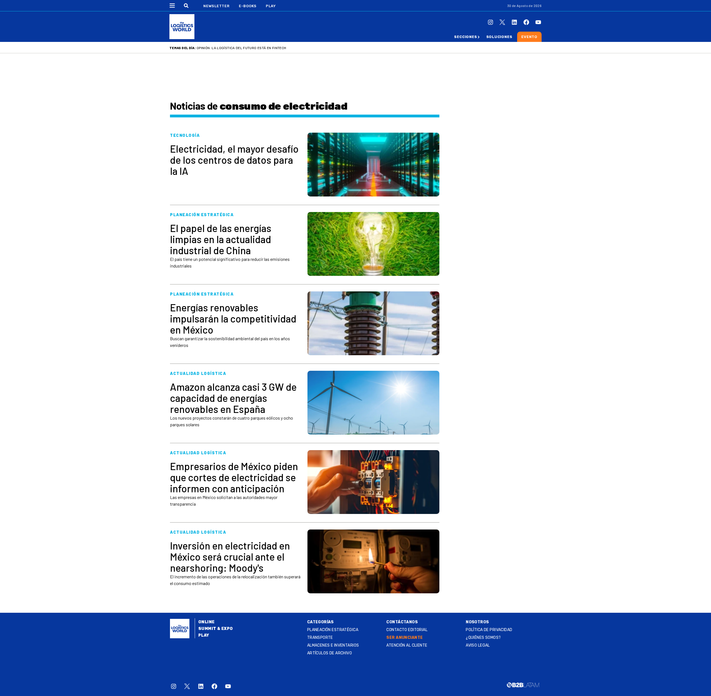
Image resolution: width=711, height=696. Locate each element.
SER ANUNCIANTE (404, 637)
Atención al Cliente (406, 645)
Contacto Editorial (406, 629)
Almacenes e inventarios (333, 645)
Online (206, 622)
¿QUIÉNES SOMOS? (483, 637)
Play (271, 6)
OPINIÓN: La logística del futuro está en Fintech (241, 48)
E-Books (248, 6)
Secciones (465, 37)
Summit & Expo (215, 628)
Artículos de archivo (329, 653)
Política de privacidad (489, 629)
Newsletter (216, 6)
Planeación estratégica (332, 629)
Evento (529, 37)
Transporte (320, 637)
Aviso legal (478, 645)
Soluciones (499, 37)
